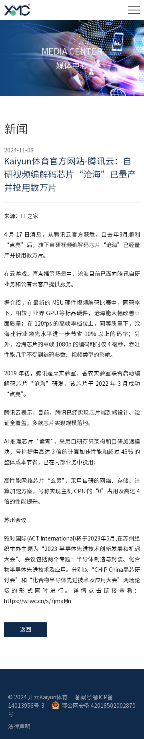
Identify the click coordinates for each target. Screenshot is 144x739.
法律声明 (19, 726)
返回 (25, 629)
